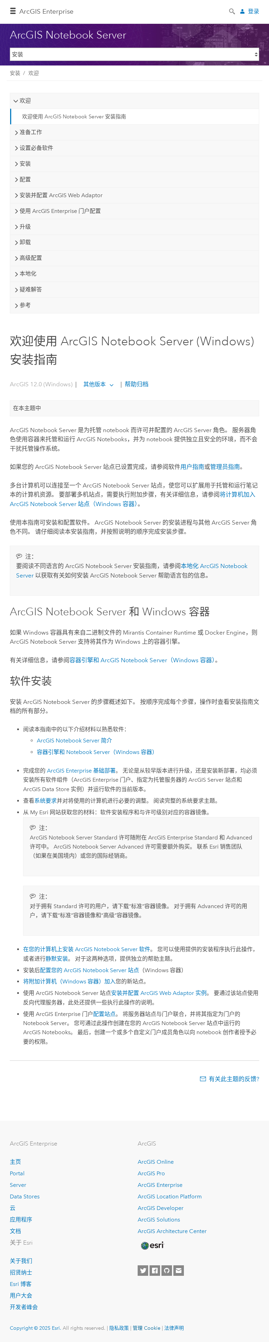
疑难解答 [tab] (31, 289)
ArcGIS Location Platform (170, 1196)
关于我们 (21, 1261)
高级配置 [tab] (31, 258)
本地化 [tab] (28, 273)
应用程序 (21, 1219)
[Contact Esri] (178, 1270)
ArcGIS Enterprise (46, 11)
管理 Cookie (146, 1328)
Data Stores (25, 1196)
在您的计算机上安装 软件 (86, 949)
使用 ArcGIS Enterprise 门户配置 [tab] (60, 211)
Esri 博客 (21, 1284)
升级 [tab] (25, 226)
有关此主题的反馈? (234, 1078)
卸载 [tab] (25, 242)
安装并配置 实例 (159, 993)
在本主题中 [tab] (27, 408)
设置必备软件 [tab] (36, 148)
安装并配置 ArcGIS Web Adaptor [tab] (61, 195)
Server (18, 1185)
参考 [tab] (25, 305)
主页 (15, 1161)
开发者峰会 (24, 1307)
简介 (74, 740)
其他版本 (94, 384)
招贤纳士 (21, 1272)
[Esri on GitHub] (166, 1270)
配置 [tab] (25, 179)
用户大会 (21, 1295)
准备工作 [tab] (31, 132)
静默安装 (57, 958)
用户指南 (192, 466)
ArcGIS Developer (161, 1208)
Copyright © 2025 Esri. (35, 1328)
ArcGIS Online (156, 1161)
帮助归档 (136, 384)
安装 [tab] (25, 163)
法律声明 (174, 1328)
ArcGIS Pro (151, 1173)
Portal (17, 1173)
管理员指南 (225, 466)
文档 (15, 1231)
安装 (15, 73)
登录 (253, 11)
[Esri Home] (152, 1245)
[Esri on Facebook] (155, 1270)
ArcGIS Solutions (159, 1219)
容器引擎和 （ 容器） (142, 660)
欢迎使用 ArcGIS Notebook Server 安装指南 (74, 116)
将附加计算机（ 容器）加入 (69, 981)
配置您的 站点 (89, 970)
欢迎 (33, 73)
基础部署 (81, 770)
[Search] (232, 11)
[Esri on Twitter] (143, 1270)
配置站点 (104, 1014)
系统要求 (45, 800)
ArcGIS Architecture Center (172, 1231)
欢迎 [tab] (25, 100)
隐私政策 (119, 1328)
